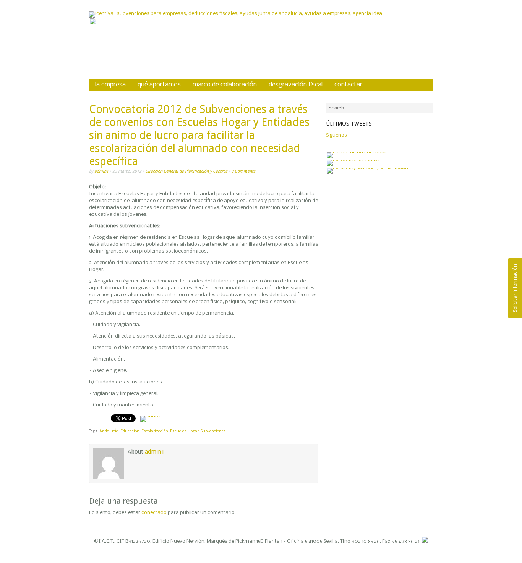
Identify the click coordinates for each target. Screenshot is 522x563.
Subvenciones (213, 431)
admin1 (101, 171)
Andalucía (108, 431)
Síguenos (336, 135)
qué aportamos (159, 85)
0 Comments (243, 171)
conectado (154, 512)
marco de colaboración (225, 85)
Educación (129, 431)
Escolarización (154, 431)
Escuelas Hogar (184, 431)
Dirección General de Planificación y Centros (186, 171)
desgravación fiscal (296, 85)
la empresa (110, 85)
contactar (348, 85)
